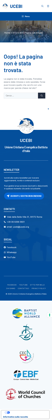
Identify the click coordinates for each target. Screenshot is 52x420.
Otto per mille (37, 285)
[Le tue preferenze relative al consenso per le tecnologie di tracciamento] (49, 315)
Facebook (12, 285)
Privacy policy (39, 288)
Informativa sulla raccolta (15, 417)
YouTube (23, 285)
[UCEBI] (5, 6)
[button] (42, 6)
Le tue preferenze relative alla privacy (28, 412)
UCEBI (16, 6)
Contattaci (23, 288)
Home (7, 32)
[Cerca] (41, 96)
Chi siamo (10, 288)
